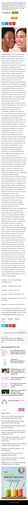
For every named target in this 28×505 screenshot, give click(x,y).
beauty (4, 318)
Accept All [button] (15, 12)
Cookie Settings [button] (6, 12)
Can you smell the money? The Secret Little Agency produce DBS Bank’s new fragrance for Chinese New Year (13, 432)
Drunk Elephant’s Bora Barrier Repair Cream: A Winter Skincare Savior (18, 352)
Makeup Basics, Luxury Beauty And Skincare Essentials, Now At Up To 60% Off (18, 371)
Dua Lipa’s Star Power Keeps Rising (15, 333)
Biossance (10, 318)
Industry (17, 318)
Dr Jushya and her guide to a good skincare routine (18, 385)
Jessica (22, 400)
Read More (14, 18)
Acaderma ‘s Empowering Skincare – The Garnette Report (18, 360)
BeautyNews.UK (15, 502)
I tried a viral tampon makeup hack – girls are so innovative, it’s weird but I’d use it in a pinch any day (14, 438)
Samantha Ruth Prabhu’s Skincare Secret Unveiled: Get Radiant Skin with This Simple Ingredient (14, 392)
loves (3, 321)
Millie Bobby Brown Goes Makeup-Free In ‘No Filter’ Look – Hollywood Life (13, 340)
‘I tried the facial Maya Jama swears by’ (17, 378)
